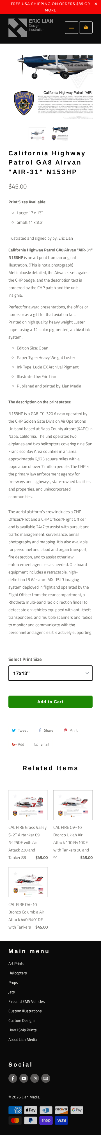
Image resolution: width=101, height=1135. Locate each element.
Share (48, 730)
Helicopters (17, 973)
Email (44, 744)
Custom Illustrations (25, 1011)
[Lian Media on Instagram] (34, 1078)
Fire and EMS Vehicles (26, 1001)
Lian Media (31, 1097)
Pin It (74, 730)
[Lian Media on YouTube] (23, 1078)
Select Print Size (25, 659)
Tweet (23, 730)
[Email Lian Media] (45, 1078)
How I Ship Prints (22, 1030)
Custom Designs (22, 1020)
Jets (11, 992)
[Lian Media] (30, 31)
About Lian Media (22, 1039)
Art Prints (16, 963)
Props (13, 982)
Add (21, 744)
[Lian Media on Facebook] (12, 1078)
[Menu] (71, 27)
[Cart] (86, 27)
